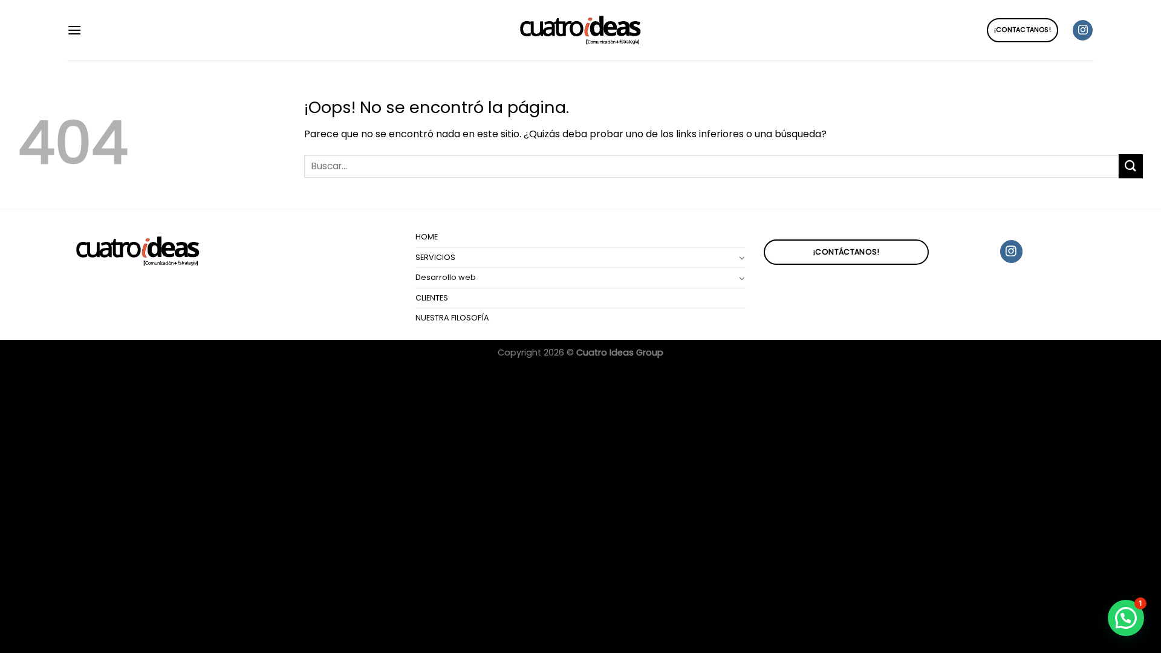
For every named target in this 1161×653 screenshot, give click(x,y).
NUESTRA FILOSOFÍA (452, 318)
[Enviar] (1131, 166)
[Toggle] (742, 258)
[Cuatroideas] (580, 30)
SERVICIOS (435, 257)
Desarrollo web (445, 277)
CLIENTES (431, 298)
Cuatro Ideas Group (619, 352)
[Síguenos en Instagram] (1083, 30)
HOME (426, 237)
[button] (1126, 618)
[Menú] (74, 30)
